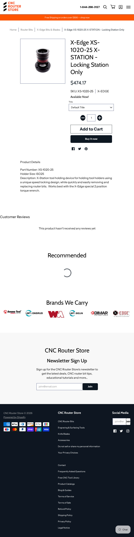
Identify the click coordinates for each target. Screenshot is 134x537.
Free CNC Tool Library (68, 477)
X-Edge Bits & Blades (48, 29)
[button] (105, 7)
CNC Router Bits (66, 421)
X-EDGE (103, 91)
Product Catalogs (66, 484)
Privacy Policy (64, 521)
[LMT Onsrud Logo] (34, 313)
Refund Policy (64, 509)
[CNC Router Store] (12, 7)
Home (13, 29)
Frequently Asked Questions (71, 471)
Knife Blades (64, 434)
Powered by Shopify (14, 417)
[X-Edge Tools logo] (121, 314)
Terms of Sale (64, 502)
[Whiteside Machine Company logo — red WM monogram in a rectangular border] (56, 314)
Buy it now (91, 138)
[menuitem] (90, 7)
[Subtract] (82, 118)
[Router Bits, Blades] (100, 313)
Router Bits (27, 29)
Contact (62, 465)
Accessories (64, 440)
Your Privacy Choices (68, 452)
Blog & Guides (64, 490)
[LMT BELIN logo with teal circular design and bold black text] (78, 313)
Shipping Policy (65, 515)
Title (71, 102)
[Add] (99, 118)
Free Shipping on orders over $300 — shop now (67, 17)
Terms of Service (66, 496)
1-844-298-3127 (90, 7)
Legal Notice (64, 527)
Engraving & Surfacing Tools (71, 427)
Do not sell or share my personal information (79, 446)
